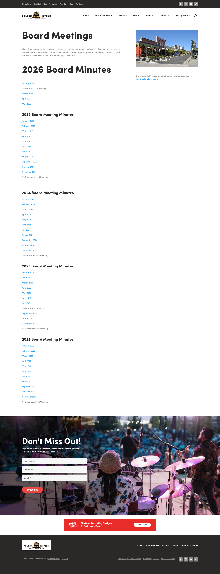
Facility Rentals (183, 15)
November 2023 (29, 323)
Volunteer (53, 4)
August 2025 (27, 156)
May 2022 (26, 366)
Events (122, 15)
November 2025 (29, 171)
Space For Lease (77, 4)
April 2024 (26, 214)
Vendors (63, 4)
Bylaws (65, 558)
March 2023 (27, 282)
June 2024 (26, 224)
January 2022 (28, 345)
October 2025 (28, 166)
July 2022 (26, 376)
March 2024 (27, 209)
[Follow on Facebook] (181, 4)
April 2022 (26, 360)
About (148, 15)
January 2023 (28, 272)
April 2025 (26, 136)
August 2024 (27, 234)
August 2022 (27, 381)
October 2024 (28, 245)
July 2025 (26, 151)
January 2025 (28, 120)
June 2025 (26, 146)
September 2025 (29, 161)
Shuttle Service (40, 4)
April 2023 (26, 287)
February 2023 (28, 277)
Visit (135, 15)
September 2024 (29, 239)
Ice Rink (166, 545)
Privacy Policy (54, 558)
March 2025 (27, 131)
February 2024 (28, 204)
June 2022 (26, 371)
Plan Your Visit (153, 545)
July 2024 (26, 229)
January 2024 (28, 199)
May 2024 (26, 219)
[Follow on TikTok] (196, 4)
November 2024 (29, 250)
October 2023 (28, 318)
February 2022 (28, 350)
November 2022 (29, 396)
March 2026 (27, 93)
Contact (163, 15)
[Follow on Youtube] (191, 4)
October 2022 (28, 391)
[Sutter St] (167, 66)
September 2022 (29, 386)
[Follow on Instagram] (186, 4)
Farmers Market (102, 15)
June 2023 (26, 298)
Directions (26, 4)
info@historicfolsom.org (147, 78)
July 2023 (26, 303)
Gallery (184, 545)
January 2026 (28, 83)
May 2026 (26, 103)
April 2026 (26, 98)
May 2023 (26, 292)
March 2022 (27, 355)
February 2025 (28, 125)
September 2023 (29, 313)
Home (86, 15)
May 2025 (26, 141)
